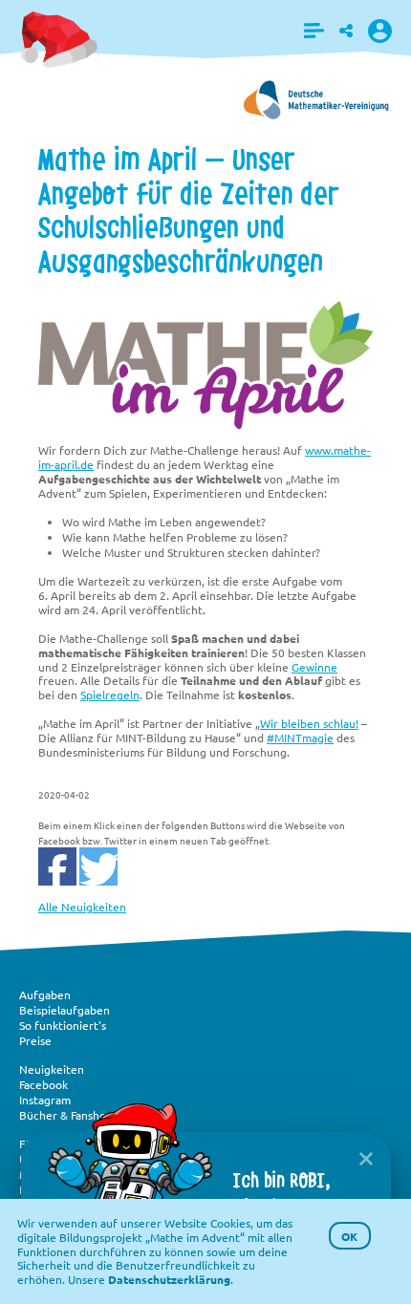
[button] (314, 30)
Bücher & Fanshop (66, 1114)
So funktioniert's (62, 1025)
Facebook (43, 1084)
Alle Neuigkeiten (82, 906)
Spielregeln (110, 694)
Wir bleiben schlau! (309, 723)
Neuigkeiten (51, 1069)
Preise (35, 1040)
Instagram (45, 1099)
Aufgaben (45, 994)
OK (349, 1236)
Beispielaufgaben (64, 1009)
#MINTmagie (300, 737)
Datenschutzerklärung (169, 1279)
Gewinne (314, 666)
